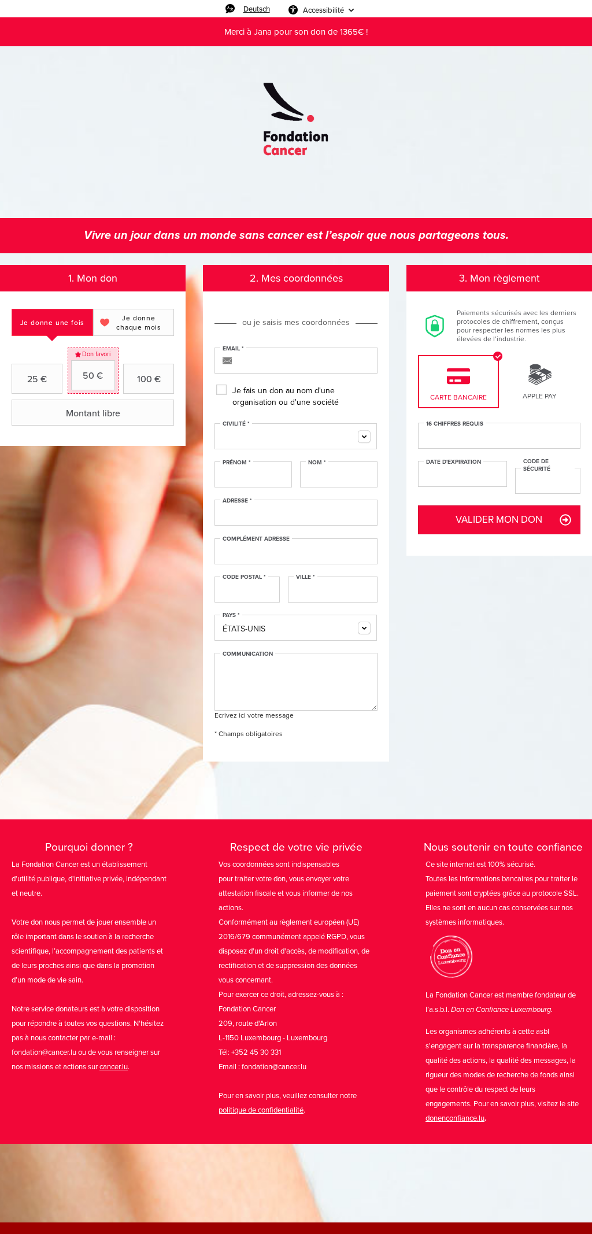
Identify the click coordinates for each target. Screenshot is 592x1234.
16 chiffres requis (454, 423)
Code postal (244, 577)
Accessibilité (323, 10)
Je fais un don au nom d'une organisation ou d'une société (285, 396)
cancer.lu (113, 1066)
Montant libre (93, 413)
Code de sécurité (536, 465)
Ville (305, 577)
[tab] (52, 322)
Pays (231, 615)
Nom (317, 462)
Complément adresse (256, 538)
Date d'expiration (453, 462)
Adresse (237, 500)
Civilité (236, 423)
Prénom (237, 462)
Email (233, 348)
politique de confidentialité (261, 1109)
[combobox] (295, 436)
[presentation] (52, 322)
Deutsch (256, 8)
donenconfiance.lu (455, 1118)
